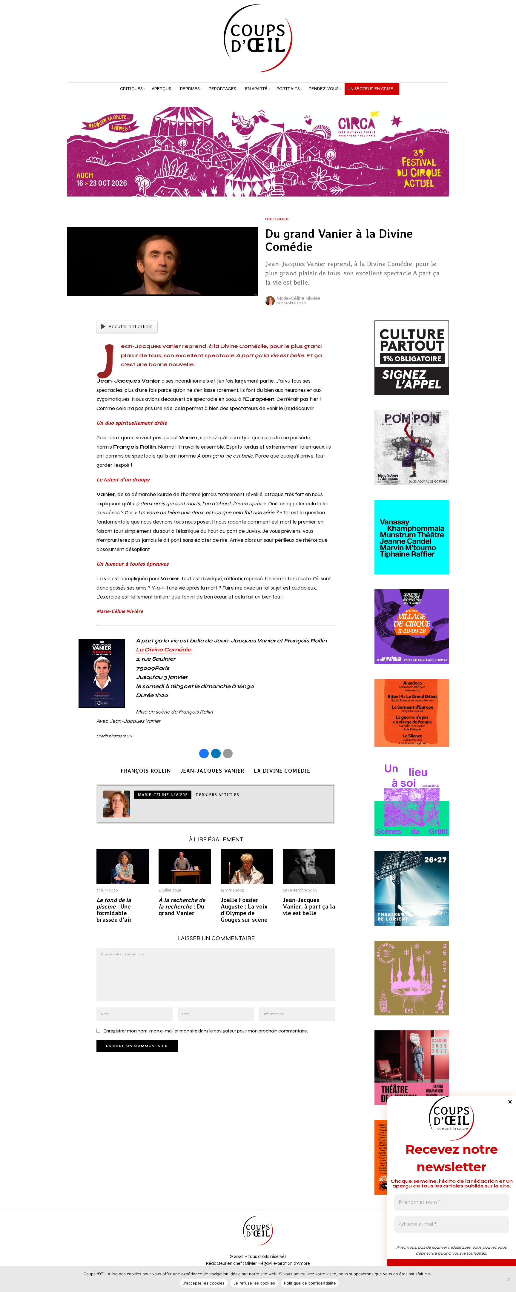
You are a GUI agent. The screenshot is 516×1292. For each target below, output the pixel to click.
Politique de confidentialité (310, 1283)
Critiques (277, 219)
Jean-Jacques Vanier (212, 771)
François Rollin (146, 771)
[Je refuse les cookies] (509, 1279)
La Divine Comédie (164, 649)
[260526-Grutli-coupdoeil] (411, 806)
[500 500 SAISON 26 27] (411, 1075)
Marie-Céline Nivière (298, 298)
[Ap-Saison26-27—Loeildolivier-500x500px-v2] (411, 544)
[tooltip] (429, 38)
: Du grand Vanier (182, 906)
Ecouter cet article (130, 326)
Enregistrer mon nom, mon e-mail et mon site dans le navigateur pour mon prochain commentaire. (205, 1031)
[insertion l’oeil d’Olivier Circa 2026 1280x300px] (258, 151)
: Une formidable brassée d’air (114, 910)
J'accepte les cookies (204, 1283)
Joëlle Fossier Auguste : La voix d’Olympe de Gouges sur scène (244, 910)
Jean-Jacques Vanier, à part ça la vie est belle (309, 906)
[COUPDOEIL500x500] (411, 895)
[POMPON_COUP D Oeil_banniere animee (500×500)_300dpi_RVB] (411, 454)
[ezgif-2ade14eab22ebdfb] (411, 633)
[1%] (411, 364)
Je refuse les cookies (254, 1283)
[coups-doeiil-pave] (411, 719)
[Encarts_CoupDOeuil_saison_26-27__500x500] (411, 985)
